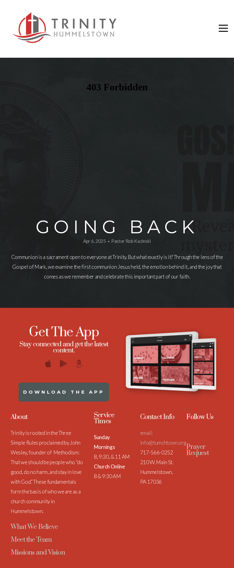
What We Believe (34, 527)
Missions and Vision (38, 552)
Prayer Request (197, 450)
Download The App (64, 392)
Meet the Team (31, 540)
